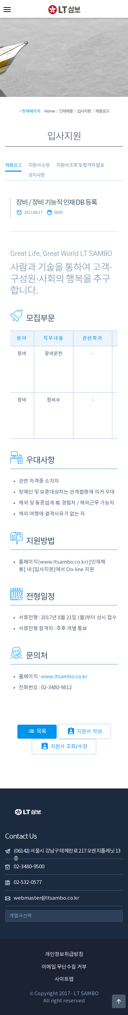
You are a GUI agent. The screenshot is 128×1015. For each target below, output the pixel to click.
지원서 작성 (84, 731)
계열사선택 (21, 916)
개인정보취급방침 (64, 954)
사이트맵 (64, 979)
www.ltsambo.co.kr (64, 677)
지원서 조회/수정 (64, 746)
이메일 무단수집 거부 (64, 967)
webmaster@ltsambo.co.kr (46, 898)
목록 (37, 731)
